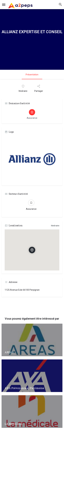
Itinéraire (55, 225)
